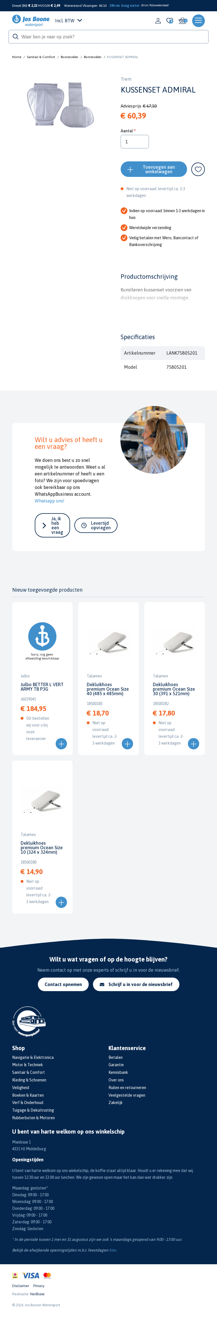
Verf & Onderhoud (27, 1102)
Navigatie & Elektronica (33, 1057)
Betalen (115, 1057)
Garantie (116, 1065)
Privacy (38, 1286)
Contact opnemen (63, 984)
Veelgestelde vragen (126, 1095)
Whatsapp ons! (49, 500)
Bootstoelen (69, 57)
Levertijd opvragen (101, 525)
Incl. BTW (65, 20)
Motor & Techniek (27, 1065)
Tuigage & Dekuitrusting (33, 1110)
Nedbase (37, 1294)
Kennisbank (118, 1072)
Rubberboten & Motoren (33, 1118)
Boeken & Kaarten (28, 1095)
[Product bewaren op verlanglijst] (198, 169)
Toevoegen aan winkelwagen (159, 169)
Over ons (116, 1080)
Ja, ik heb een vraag (57, 525)
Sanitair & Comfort (41, 57)
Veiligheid (20, 1087)
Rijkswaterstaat (158, 5)
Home (16, 57)
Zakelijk (115, 1102)
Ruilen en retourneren (127, 1087)
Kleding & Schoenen (29, 1080)
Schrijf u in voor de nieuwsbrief (140, 984)
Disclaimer (20, 1286)
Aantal (127, 130)
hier (112, 1250)
